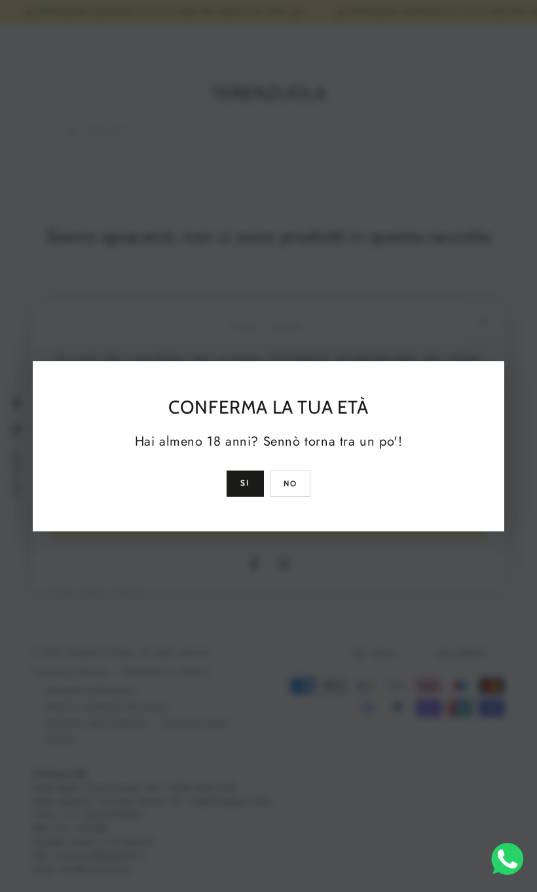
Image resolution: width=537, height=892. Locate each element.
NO (291, 483)
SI (245, 483)
